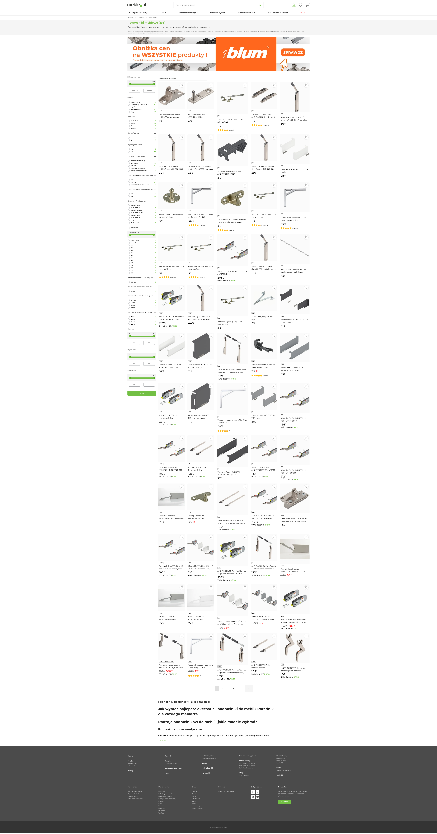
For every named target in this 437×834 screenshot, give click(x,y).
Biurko (130, 756)
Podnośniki (143, 223)
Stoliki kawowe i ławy (173, 768)
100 (143, 255)
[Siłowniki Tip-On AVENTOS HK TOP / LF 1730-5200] (232, 250)
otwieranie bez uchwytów (143, 185)
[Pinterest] (253, 797)
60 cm (143, 305)
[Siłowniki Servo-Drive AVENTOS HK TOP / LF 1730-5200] (264, 448)
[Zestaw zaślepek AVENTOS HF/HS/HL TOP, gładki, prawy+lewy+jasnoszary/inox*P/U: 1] (295, 347)
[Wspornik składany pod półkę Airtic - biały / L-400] (232, 399)
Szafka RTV (280, 763)
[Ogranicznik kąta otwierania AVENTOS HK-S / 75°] (232, 150)
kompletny (143, 163)
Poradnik (161, 808)
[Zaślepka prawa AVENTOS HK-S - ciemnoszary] (200, 396)
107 (143, 263)
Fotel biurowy (132, 763)
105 (143, 260)
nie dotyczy (143, 240)
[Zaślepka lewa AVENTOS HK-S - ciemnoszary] (200, 346)
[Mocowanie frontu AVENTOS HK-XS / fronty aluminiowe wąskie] (295, 498)
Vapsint (143, 128)
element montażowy (143, 160)
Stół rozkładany (281, 756)
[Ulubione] (300, 5)
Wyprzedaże (143, 112)
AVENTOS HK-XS (143, 213)
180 (143, 273)
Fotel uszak (131, 766)
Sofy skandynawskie (246, 768)
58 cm (143, 302)
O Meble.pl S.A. (197, 799)
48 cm (143, 324)
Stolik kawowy (281, 760)
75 (143, 245)
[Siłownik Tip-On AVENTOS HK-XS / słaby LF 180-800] (200, 298)
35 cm (143, 322)
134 (143, 270)
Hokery (130, 771)
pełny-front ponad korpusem (143, 243)
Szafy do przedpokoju (283, 770)
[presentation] (131, 54)
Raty (160, 803)
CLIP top (143, 220)
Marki (194, 803)
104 (143, 258)
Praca (194, 796)
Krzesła (167, 761)
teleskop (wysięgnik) (143, 168)
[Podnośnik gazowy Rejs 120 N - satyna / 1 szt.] (200, 247)
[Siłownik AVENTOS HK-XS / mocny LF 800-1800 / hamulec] (295, 97)
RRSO (233, 280)
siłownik (143, 165)
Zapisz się (284, 802)
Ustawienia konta (133, 796)
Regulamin (162, 791)
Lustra (204, 763)
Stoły (241, 773)
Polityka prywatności (165, 794)
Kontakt (194, 791)
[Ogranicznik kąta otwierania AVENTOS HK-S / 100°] (264, 346)
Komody (168, 756)
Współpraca (196, 794)
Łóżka (167, 773)
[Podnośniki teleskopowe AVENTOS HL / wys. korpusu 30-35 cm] (171, 646)
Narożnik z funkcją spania (248, 756)
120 (143, 268)
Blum (143, 123)
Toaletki (279, 775)
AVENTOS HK (143, 208)
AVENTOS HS (143, 218)
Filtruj (142, 393)
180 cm (143, 282)
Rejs (143, 126)
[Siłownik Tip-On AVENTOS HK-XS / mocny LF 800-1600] (171, 147)
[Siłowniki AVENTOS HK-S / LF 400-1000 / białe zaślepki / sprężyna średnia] (200, 547)
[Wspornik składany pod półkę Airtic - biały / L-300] (200, 646)
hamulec (143, 182)
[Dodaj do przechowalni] (182, 85)
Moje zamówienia (133, 794)
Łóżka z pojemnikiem (209, 758)
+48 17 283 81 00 (226, 791)
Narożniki (206, 773)
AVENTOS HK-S (143, 210)
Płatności (161, 806)
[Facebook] (253, 792)
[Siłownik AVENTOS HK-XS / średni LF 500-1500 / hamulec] (200, 147)
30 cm (143, 319)
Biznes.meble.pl (197, 808)
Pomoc (161, 801)
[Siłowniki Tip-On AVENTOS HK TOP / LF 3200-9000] (264, 497)
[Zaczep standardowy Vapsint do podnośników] (171, 195)
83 (143, 248)
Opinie (194, 801)
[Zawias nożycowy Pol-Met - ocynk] (264, 298)
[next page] (249, 688)
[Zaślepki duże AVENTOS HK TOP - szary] (264, 396)
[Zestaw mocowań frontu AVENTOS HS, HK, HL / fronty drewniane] (264, 95)
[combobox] (182, 78)
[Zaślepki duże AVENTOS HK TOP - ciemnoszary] (295, 299)
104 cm (143, 300)
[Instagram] (257, 792)
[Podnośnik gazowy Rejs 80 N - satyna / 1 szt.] (232, 98)
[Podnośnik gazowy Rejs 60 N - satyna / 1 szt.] (264, 195)
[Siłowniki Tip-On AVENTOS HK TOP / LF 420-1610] (295, 450)
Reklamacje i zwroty (165, 796)
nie (143, 149)
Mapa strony (196, 806)
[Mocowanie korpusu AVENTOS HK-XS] (200, 95)
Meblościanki (207, 768)
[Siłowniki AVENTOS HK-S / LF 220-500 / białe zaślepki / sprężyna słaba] (232, 600)
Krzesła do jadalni (171, 763)
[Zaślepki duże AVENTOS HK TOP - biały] (295, 149)
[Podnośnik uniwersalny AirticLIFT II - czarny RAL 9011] (295, 549)
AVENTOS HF (143, 205)
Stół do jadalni (244, 775)
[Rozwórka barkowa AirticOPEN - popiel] (171, 597)
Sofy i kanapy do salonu (247, 763)
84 (143, 250)
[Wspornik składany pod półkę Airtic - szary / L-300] (200, 195)
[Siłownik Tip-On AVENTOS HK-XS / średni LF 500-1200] (264, 147)
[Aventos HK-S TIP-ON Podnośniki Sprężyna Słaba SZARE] (264, 597)
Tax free (161, 813)
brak (143, 180)
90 (143, 253)
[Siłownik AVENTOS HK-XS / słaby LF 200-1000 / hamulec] (264, 247)
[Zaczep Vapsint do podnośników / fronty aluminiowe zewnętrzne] (200, 497)
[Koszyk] (308, 5)
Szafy (278, 768)
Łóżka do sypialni (207, 756)
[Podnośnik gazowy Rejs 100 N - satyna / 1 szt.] (171, 247)
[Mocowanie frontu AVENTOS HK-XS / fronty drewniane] (171, 95)
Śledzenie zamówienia (134, 791)
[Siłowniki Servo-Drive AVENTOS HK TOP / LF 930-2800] (171, 448)
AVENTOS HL (143, 215)
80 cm (143, 307)
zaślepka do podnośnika (143, 170)
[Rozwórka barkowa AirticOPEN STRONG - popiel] (171, 497)
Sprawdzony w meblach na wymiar (143, 106)
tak (143, 151)
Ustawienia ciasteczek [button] (134, 799)
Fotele (130, 761)
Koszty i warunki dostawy (167, 799)
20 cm (143, 317)
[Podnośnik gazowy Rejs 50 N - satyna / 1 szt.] (232, 300)
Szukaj (260, 5)
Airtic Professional (143, 121)
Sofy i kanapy (244, 761)
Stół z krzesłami (281, 758)
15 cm (143, 291)
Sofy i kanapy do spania (247, 765)
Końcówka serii (143, 102)
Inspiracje (161, 810)
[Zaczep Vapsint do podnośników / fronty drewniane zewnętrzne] (232, 198)
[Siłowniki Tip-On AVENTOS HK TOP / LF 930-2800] (295, 398)
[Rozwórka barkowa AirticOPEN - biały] (200, 597)
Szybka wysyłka (143, 109)
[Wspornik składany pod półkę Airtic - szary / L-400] (295, 197)
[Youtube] (257, 797)
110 (143, 265)
